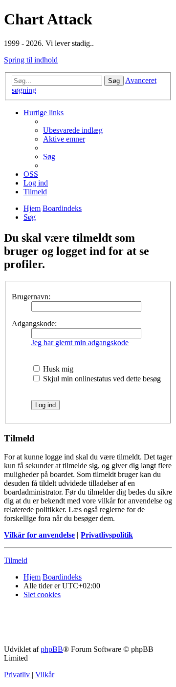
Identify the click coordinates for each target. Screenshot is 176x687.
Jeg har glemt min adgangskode (80, 342)
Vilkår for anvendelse (39, 535)
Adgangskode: (34, 323)
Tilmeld (15, 560)
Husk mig (57, 369)
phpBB (52, 649)
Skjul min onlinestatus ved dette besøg (101, 379)
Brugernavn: (31, 296)
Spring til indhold (31, 60)
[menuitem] (73, 130)
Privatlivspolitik (107, 535)
